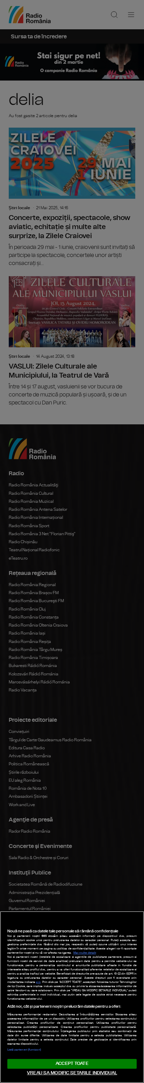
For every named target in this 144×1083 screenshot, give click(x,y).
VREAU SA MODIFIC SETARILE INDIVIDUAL (72, 1073)
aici (38, 982)
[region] (72, 997)
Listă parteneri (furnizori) (24, 1049)
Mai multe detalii (84, 953)
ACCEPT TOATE (72, 1063)
